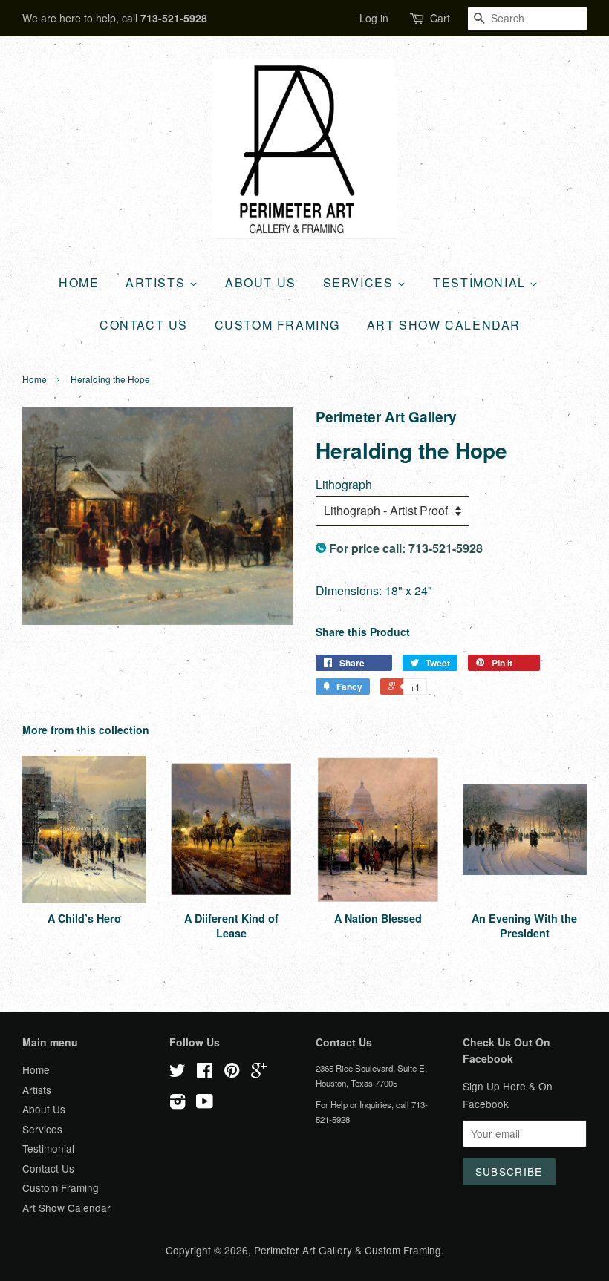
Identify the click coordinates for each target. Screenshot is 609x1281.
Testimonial (481, 282)
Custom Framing (277, 324)
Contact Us (144, 324)
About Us (260, 282)
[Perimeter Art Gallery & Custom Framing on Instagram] (177, 1103)
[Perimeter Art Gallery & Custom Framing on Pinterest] (232, 1072)
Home (79, 282)
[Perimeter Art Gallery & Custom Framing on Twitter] (177, 1072)
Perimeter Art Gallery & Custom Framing (347, 1249)
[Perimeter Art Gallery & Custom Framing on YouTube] (204, 1103)
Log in (373, 17)
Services (360, 282)
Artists (157, 282)
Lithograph (344, 484)
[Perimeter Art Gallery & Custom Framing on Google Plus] (258, 1072)
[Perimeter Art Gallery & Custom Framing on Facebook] (204, 1072)
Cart (440, 17)
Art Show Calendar (444, 324)
